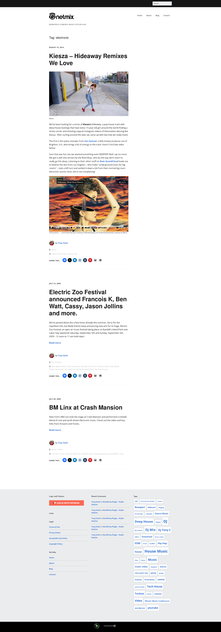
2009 (136, 501)
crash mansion (65, 454)
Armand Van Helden (148, 501)
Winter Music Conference (157, 601)
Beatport (140, 507)
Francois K (93, 366)
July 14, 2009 (55, 283)
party (153, 572)
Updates (158, 594)
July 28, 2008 (55, 399)
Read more (55, 342)
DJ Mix (150, 529)
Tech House (154, 586)
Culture (58, 362)
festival (84, 366)
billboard (152, 507)
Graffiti (152, 543)
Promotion (150, 579)
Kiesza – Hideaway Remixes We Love (88, 59)
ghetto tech (88, 454)
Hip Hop (162, 543)
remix (161, 579)
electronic (62, 254)
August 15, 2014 (56, 47)
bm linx (55, 454)
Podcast (138, 579)
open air (71, 369)
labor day (109, 366)
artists (159, 501)
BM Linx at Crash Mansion (85, 407)
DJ (165, 521)
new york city (61, 369)
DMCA (137, 537)
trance (105, 369)
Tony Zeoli (63, 243)
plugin (161, 573)
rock (121, 454)
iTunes (143, 560)
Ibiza (136, 560)
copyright (149, 514)
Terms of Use (54, 527)
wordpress (140, 608)
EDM (137, 543)
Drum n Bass (159, 537)
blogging (161, 507)
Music (54, 249)
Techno (98, 369)
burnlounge (139, 514)
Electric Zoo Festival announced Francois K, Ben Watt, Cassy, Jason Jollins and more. (88, 302)
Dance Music (161, 513)
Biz (53, 362)
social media (139, 587)
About (148, 15)
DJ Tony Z (164, 530)
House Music (156, 551)
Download (147, 536)
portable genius (100, 454)
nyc (75, 254)
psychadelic (113, 454)
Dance (54, 254)
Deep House (144, 521)
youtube (153, 607)
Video (60, 449)
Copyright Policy (55, 544)
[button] (96, 625)
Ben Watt (56, 366)
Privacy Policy (54, 532)
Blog (157, 15)
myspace (153, 567)
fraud (145, 544)
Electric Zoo (66, 366)
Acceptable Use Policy (58, 538)
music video (141, 566)
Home (139, 15)
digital (158, 522)
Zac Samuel (91, 141)
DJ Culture (139, 530)
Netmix (163, 566)
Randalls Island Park (85, 369)
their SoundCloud (109, 161)
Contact (166, 15)
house (70, 254)
